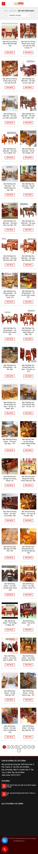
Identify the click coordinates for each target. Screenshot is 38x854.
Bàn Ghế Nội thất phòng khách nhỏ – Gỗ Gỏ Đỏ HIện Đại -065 (28, 550)
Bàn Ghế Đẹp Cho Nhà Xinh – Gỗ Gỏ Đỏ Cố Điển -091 (28, 151)
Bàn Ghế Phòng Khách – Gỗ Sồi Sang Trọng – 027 (28, 693)
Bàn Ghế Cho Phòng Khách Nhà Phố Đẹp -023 (10, 44)
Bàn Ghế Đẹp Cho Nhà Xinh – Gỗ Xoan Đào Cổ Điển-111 (28, 223)
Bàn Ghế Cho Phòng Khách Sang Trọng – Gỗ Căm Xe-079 (10, 81)
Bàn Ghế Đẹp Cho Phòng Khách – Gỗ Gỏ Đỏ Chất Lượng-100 (10, 331)
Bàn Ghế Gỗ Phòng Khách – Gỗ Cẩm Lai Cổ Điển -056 (9, 514)
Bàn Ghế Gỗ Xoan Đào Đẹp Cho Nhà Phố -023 (10, 549)
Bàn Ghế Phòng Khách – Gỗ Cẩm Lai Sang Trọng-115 (28, 586)
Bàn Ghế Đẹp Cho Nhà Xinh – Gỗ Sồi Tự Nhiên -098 (28, 186)
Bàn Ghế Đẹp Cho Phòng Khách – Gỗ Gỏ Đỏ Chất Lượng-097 (28, 294)
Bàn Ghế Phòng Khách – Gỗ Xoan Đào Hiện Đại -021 (28, 728)
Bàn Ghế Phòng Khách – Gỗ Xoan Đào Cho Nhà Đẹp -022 (10, 729)
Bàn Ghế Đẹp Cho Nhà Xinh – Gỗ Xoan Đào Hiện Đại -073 (28, 258)
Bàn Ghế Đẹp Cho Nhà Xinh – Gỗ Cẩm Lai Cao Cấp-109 (28, 81)
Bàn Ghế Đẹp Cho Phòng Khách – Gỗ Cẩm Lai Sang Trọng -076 (9, 294)
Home (6, 11)
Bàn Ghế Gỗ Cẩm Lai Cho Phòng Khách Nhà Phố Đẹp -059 (28, 443)
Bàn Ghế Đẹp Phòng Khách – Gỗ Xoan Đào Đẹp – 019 (10, 442)
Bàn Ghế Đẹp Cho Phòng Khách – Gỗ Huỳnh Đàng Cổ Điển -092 (28, 331)
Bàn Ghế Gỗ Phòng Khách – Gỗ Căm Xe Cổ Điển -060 (28, 514)
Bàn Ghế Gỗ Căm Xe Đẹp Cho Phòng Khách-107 (9, 479)
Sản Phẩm (13, 11)
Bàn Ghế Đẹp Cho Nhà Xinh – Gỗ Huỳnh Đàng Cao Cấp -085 (10, 187)
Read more (9, 52)
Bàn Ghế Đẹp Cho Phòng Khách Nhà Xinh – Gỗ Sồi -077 (28, 404)
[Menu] (3, 3)
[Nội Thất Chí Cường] (19, 3)
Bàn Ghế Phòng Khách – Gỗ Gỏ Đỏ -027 (28, 623)
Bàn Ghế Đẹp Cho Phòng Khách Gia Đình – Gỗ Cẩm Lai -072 (28, 368)
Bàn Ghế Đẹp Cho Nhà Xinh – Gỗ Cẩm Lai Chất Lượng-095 (10, 116)
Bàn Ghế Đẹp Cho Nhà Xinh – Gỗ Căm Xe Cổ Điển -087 (28, 116)
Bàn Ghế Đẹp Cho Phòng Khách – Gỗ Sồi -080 (9, 367)
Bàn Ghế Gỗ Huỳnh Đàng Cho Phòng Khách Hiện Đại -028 (28, 479)
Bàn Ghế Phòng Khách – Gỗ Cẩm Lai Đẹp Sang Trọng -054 (10, 587)
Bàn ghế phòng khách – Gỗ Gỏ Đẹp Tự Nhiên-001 (10, 623)
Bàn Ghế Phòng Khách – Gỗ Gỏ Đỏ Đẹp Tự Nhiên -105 (9, 658)
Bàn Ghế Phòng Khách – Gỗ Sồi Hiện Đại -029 (9, 693)
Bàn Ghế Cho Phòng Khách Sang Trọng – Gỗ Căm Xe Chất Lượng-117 (28, 45)
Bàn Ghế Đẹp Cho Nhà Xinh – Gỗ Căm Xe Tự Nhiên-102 (10, 151)
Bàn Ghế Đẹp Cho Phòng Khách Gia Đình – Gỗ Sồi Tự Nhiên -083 (10, 405)
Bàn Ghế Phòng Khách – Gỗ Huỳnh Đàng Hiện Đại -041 (28, 658)
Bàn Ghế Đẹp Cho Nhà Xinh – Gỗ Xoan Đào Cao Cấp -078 (10, 223)
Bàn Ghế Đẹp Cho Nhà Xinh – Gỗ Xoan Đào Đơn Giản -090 (10, 258)
